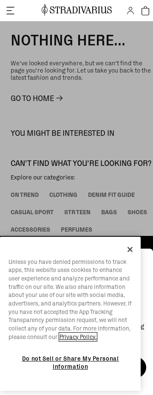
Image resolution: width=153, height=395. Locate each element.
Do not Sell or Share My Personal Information (70, 362)
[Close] (130, 249)
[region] (70, 314)
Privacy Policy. (78, 337)
